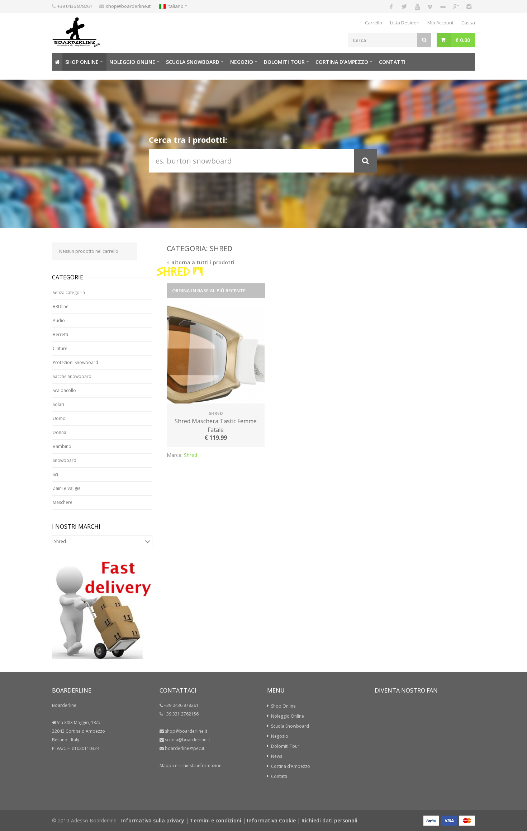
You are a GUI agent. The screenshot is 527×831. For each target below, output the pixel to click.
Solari (58, 404)
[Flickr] (442, 6)
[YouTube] (416, 6)
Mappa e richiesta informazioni (191, 765)
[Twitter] (404, 6)
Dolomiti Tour (285, 746)
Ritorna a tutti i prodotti (202, 262)
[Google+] (455, 6)
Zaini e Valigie (67, 488)
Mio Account (440, 22)
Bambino (62, 446)
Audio (59, 320)
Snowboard (64, 460)
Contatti (392, 61)
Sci (55, 474)
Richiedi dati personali (329, 820)
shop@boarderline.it (128, 6)
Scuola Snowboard (290, 726)
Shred (190, 455)
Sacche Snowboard (72, 376)
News (276, 756)
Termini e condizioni (215, 820)
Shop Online (82, 61)
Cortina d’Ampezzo (341, 61)
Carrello (373, 22)
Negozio (241, 61)
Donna (59, 432)
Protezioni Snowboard (75, 362)
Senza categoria (69, 292)
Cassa (468, 22)
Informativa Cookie (271, 820)
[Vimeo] (429, 6)
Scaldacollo (64, 390)
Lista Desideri (404, 22)
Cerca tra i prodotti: (188, 139)
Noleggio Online (132, 61)
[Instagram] (468, 6)
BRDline (60, 306)
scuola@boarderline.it (187, 740)
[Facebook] (391, 6)
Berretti (60, 334)
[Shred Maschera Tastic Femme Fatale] (216, 355)
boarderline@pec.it (184, 748)
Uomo (59, 418)
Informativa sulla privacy (152, 820)
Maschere (62, 502)
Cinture (60, 348)
